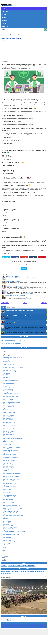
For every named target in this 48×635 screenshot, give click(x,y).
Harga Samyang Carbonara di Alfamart (10, 530)
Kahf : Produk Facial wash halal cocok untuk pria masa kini (13, 345)
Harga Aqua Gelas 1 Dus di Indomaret (10, 458)
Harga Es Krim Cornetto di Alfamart (10, 434)
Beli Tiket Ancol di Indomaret (8, 451)
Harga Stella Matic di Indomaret (9, 525)
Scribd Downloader (6, 373)
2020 (3, 560)
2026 (3, 349)
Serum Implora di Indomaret (8, 397)
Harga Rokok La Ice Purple (8, 461)
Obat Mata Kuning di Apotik (8, 503)
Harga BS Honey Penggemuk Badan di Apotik (17, 286)
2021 (3, 559)
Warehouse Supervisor (7, 490)
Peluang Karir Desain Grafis (8, 444)
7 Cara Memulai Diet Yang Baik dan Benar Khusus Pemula (13, 342)
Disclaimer (22, 2)
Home (3, 8)
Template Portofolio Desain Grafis (9, 371)
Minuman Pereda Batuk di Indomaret (10, 450)
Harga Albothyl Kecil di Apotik (8, 466)
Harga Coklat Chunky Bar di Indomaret (15, 295)
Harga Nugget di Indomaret (8, 399)
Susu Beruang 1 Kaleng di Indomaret (10, 393)
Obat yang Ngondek (7, 501)
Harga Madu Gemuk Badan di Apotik (10, 370)
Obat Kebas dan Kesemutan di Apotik (10, 421)
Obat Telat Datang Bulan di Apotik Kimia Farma (12, 402)
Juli (4, 548)
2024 (3, 352)
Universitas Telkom (6, 437)
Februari (5, 556)
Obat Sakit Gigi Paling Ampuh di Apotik (10, 413)
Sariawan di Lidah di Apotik (8, 506)
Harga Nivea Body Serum (8, 522)
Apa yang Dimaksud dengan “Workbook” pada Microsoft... (14, 531)
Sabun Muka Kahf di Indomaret (9, 406)
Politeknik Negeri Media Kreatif (9, 360)
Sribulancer (5, 386)
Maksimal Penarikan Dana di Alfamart (10, 527)
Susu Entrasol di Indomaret (8, 415)
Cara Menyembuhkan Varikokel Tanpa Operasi (14, 325)
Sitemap (36, 2)
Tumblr (34, 257)
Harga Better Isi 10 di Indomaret (9, 453)
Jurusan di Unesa (6, 361)
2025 (3, 351)
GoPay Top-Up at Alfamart (8, 441)
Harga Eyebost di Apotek (8, 418)
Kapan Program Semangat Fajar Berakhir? (11, 392)
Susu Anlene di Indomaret (8, 509)
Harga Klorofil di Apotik (7, 445)
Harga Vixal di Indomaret (8, 485)
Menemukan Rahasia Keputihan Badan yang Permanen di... (15, 426)
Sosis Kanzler (5, 470)
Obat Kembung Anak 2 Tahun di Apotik (10, 469)
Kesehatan (5, 20)
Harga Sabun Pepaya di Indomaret (10, 471)
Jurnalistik (5, 14)
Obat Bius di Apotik (6, 518)
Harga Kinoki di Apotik (7, 519)
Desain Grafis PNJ (6, 374)
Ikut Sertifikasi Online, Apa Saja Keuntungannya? (11, 343)
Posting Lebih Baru (5, 302)
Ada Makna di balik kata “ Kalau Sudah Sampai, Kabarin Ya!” (18, 315)
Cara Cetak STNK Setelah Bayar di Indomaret (12, 410)
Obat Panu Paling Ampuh (8, 499)
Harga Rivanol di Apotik (7, 400)
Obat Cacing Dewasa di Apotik (9, 422)
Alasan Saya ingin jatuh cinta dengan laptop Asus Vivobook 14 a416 (19, 310)
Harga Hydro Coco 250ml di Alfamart (10, 442)
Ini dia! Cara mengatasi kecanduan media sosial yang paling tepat (15, 338)
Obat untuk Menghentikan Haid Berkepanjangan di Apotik (14, 376)
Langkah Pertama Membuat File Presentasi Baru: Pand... (14, 508)
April (4, 553)
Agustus (5, 547)
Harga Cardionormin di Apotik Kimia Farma (11, 440)
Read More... (29, 279)
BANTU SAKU (5, 363)
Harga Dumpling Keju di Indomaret (10, 487)
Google (25, 257)
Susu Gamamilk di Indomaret (8, 383)
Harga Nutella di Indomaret (8, 502)
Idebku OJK (7, 331)
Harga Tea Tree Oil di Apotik (8, 405)
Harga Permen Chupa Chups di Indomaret (11, 447)
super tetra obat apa (7, 493)
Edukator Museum (6, 482)
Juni (4, 550)
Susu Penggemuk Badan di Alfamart (10, 541)
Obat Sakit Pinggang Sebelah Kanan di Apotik (12, 505)
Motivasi (4, 23)
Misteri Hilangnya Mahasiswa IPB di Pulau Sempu (13, 367)
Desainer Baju (5, 409)
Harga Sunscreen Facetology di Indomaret (11, 408)
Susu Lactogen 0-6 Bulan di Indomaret (10, 387)
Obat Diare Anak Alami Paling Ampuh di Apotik (12, 379)
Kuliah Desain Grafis (7, 463)
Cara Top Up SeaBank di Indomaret (10, 486)
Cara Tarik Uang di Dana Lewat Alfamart (11, 460)
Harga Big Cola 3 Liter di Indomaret (10, 365)
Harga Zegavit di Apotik (7, 532)
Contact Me (8, 2)
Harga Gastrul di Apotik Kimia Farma (10, 514)
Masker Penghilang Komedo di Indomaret (11, 380)
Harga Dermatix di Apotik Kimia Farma (10, 483)
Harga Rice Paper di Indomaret (9, 431)
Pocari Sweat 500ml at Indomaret (9, 495)
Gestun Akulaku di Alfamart (8, 368)
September (5, 546)
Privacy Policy (15, 2)
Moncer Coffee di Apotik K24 (8, 492)
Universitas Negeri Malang (8, 456)
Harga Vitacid (5, 377)
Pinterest (42, 257)
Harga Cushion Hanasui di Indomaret (10, 381)
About (3, 2)
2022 (3, 557)
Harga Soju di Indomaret (8, 390)
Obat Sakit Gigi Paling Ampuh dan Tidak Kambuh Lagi (13, 357)
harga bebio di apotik (7, 521)
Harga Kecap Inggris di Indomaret (9, 432)
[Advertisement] (24, 50)
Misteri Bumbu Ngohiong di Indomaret (10, 457)
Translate (10, 620)
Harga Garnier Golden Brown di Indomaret (11, 464)
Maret (4, 554)
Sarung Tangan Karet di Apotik (9, 428)
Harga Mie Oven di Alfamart (8, 467)
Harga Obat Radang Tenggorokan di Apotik (16, 291)
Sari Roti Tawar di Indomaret (8, 389)
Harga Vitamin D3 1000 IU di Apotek (10, 419)
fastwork (4, 384)
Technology (5, 26)
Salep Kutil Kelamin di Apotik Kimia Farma (11, 496)
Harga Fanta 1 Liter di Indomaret (9, 416)
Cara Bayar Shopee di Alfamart (9, 528)
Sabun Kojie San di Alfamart (8, 394)
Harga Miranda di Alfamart (8, 537)
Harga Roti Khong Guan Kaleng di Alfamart (11, 479)
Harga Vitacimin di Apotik (12, 276)
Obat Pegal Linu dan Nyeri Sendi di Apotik (11, 476)
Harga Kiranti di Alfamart (8, 403)
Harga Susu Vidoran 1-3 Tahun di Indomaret (11, 473)
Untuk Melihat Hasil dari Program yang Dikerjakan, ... (13, 515)
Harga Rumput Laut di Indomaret (9, 425)
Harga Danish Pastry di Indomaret (9, 480)
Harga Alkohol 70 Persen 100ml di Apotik (11, 429)
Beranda (25, 302)
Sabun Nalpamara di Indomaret (9, 538)
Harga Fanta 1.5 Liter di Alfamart (9, 454)
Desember (5, 355)
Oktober (5, 544)
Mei (4, 551)
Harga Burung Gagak (7, 540)
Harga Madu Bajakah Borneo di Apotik (10, 396)
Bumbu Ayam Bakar (7, 358)
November (5, 543)
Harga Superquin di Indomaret (13, 281)
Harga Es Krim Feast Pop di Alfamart (10, 535)
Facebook (16, 257)
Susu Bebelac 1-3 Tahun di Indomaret (10, 498)
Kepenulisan (5, 17)
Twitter (7, 257)
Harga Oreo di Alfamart (7, 435)
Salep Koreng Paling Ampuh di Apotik (10, 424)
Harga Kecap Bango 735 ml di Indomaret (11, 534)
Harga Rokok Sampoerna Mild (11, 320)
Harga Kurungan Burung (8, 474)
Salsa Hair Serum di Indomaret (9, 412)
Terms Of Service (29, 2)
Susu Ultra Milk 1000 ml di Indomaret (10, 511)
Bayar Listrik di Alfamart (7, 448)
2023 (3, 354)
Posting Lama (44, 302)
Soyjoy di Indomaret (7, 489)
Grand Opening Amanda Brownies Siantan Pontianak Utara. (14, 340)
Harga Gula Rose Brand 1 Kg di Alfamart (11, 512)
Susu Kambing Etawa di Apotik (9, 364)
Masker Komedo (6, 524)
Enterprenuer (5, 11)
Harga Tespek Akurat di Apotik (9, 517)
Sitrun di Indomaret (6, 477)
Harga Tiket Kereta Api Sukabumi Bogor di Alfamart (13, 438)
